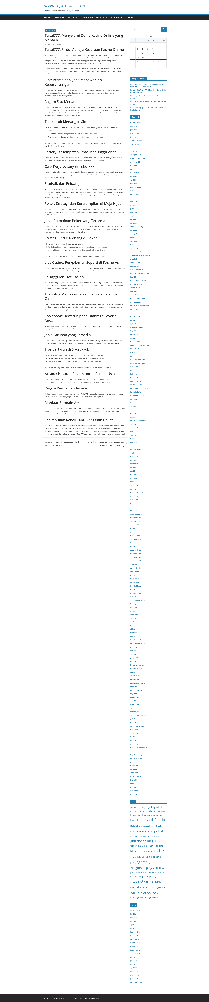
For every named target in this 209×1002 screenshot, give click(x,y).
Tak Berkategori (50, 30)
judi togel (159, 845)
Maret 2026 (134, 928)
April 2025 (134, 968)
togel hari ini (140, 897)
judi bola (149, 825)
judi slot (160, 831)
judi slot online (141, 841)
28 (153, 62)
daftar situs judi (142, 820)
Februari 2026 (135, 932)
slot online (148, 893)
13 (148, 53)
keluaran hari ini (137, 851)
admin (59, 45)
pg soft (141, 862)
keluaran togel (152, 851)
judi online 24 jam (145, 831)
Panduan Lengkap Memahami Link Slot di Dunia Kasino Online (62, 444)
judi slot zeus (148, 845)
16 (163, 53)
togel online (152, 897)
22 (158, 57)
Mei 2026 (133, 921)
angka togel (152, 811)
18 (138, 57)
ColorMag (83, 998)
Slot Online (72, 17)
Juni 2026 (133, 918)
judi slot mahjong (154, 836)
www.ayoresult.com (64, 5)
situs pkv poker (162, 877)
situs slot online (141, 881)
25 (138, 62)
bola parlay (147, 815)
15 (158, 53)
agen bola (138, 807)
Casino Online (87, 17)
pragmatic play (141, 868)
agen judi (147, 807)
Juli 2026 (133, 914)
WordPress (94, 998)
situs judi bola (149, 872)
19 (143, 57)
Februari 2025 (135, 975)
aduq (131, 807)
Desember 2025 (136, 939)
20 (148, 57)
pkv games (150, 863)
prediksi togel (136, 872)
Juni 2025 (133, 961)
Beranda (47, 17)
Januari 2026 (134, 935)
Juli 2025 (133, 957)
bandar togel (136, 815)
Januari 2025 (134, 979)
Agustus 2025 (135, 953)
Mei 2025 (133, 964)
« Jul (131, 72)
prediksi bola (158, 868)
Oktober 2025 (135, 946)
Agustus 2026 (135, 910)
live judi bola (151, 856)
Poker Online (102, 17)
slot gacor (144, 887)
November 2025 (136, 943)
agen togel (142, 811)
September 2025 (136, 950)
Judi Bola (129, 17)
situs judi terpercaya (147, 876)
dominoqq (142, 826)
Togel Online (116, 17)
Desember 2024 (136, 982)
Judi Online (59, 17)
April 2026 (134, 925)
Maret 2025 (134, 971)
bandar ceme (161, 811)
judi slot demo (137, 836)
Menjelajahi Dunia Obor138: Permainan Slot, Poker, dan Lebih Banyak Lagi (106, 444)
